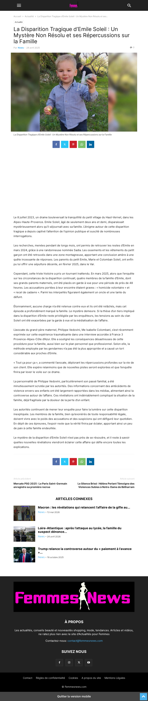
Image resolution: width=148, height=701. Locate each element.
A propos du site (91, 677)
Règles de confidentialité (50, 677)
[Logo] (74, 611)
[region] (74, 183)
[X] (64, 144)
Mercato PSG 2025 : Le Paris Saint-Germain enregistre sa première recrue (40, 485)
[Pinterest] (73, 144)
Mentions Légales (115, 677)
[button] (19, 5)
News (21, 47)
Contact (27, 677)
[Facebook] (56, 144)
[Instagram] (69, 662)
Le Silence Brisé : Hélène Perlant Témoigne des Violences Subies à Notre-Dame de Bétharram (106, 485)
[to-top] (143, 695)
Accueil (17, 16)
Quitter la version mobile (74, 696)
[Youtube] (88, 662)
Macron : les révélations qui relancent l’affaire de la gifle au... (84, 507)
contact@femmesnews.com (85, 640)
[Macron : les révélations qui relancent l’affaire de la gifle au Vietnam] (24, 514)
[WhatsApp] (82, 144)
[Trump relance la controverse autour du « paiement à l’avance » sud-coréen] (24, 555)
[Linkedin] (90, 144)
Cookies (73, 677)
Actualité (29, 16)
